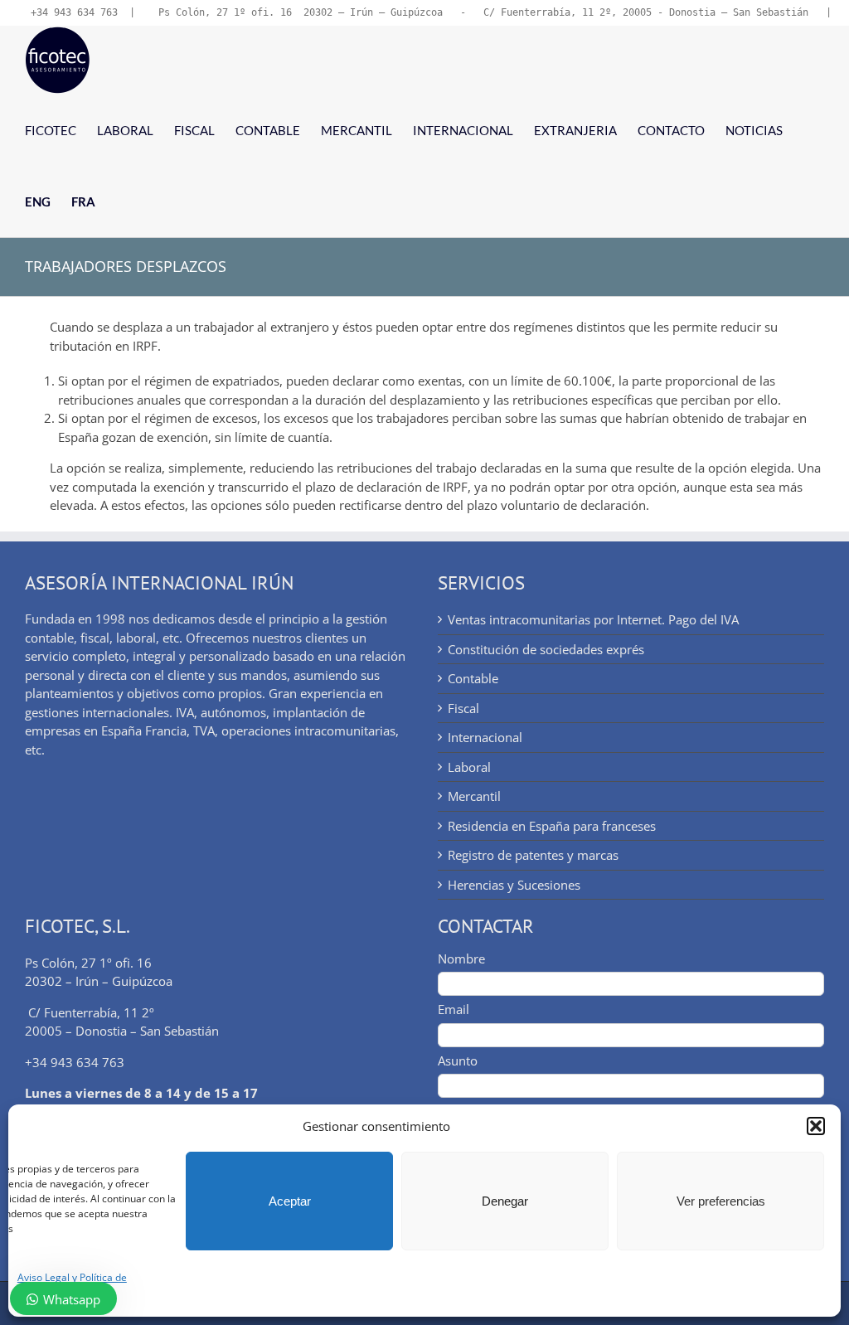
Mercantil (474, 796)
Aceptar (290, 1201)
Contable (473, 678)
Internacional (485, 737)
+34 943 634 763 (74, 12)
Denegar (505, 1201)
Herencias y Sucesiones (514, 884)
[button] (816, 1126)
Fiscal (463, 708)
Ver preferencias (721, 1201)
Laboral (469, 767)
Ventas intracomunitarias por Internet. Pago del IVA (593, 619)
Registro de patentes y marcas (533, 855)
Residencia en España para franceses (552, 826)
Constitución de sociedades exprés (546, 649)
